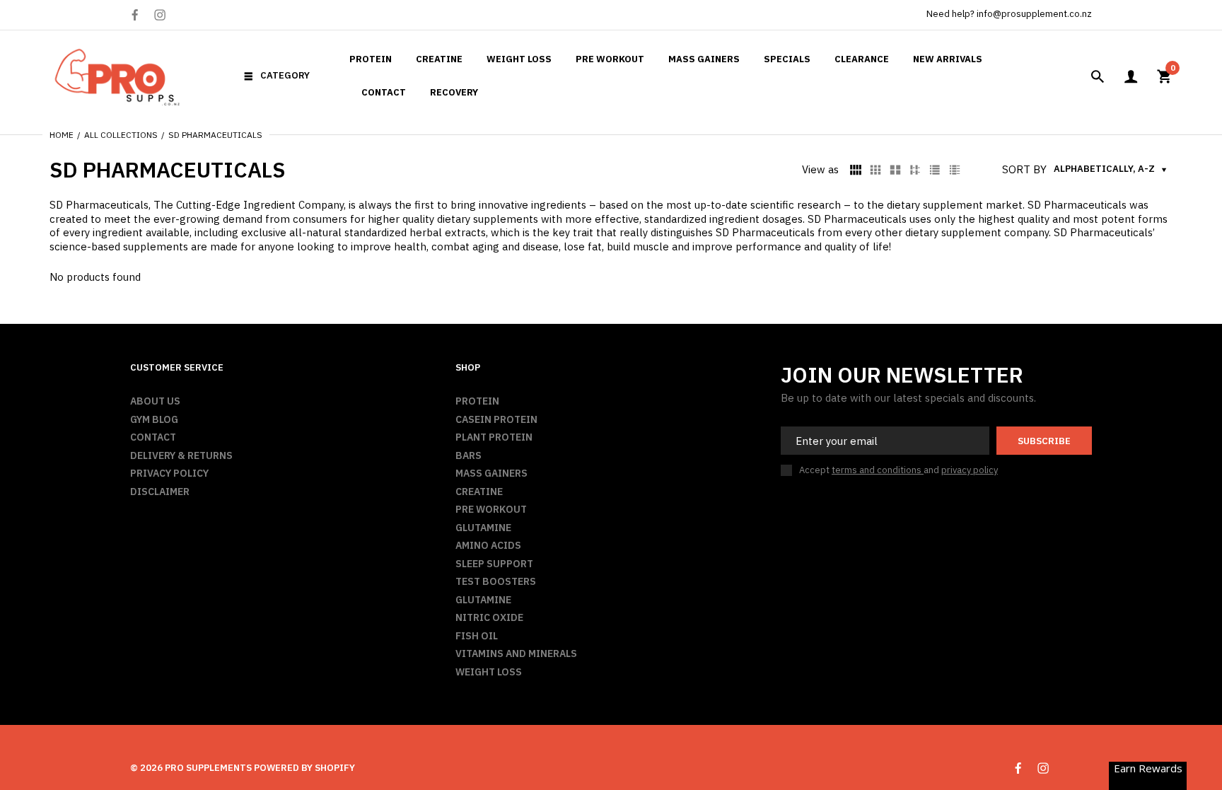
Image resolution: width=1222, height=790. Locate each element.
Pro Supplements (208, 768)
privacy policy (969, 470)
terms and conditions (878, 470)
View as (820, 169)
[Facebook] (134, 15)
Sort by (1024, 169)
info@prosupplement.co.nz (1034, 14)
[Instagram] (159, 14)
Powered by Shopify (304, 768)
